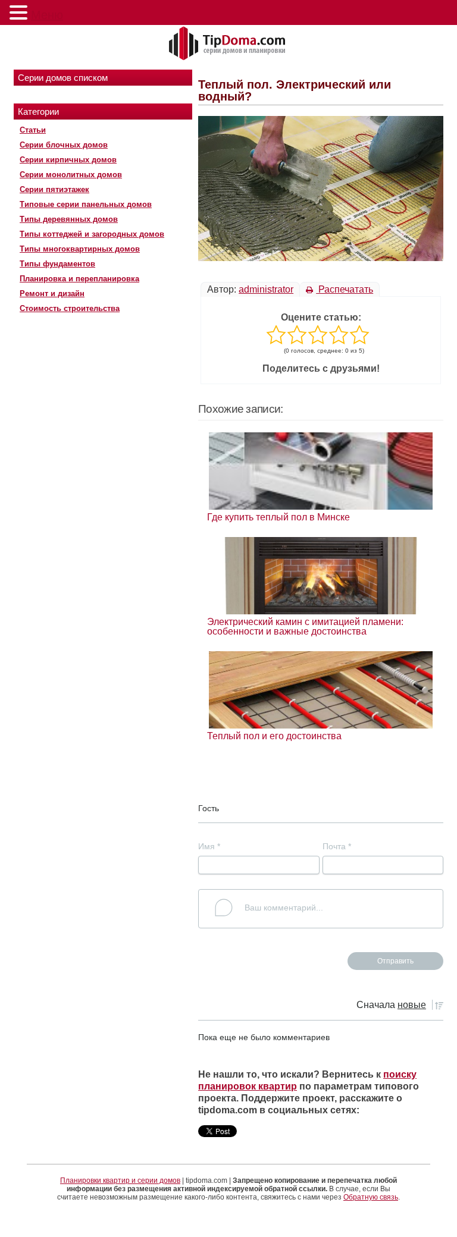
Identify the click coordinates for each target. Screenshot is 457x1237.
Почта (337, 846)
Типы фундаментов (57, 263)
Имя (209, 846)
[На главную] (228, 44)
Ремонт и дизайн (52, 293)
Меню (47, 14)
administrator (266, 289)
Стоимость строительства (70, 308)
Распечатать (344, 289)
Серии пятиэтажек (54, 189)
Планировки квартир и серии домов (120, 1180)
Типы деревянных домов (69, 219)
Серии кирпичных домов (68, 159)
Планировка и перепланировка (79, 278)
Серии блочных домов (64, 144)
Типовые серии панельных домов (86, 204)
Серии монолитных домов (71, 174)
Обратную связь (370, 1197)
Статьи (33, 129)
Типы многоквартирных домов (80, 248)
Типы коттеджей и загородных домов (92, 234)
